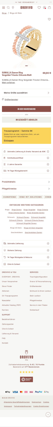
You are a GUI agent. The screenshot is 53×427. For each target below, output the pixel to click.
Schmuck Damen (23, 217)
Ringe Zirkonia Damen (17, 213)
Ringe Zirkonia (42, 210)
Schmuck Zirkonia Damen (34, 220)
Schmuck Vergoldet (38, 217)
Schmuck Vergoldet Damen (27, 223)
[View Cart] (49, 7)
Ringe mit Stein (16, 13)
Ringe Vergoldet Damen (35, 213)
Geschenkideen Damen (33, 232)
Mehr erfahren (8, 82)
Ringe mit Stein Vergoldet (33, 228)
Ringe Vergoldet (29, 210)
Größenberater (11, 99)
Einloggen (9, 140)
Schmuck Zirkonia (16, 220)
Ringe (4, 13)
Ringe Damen (17, 210)
